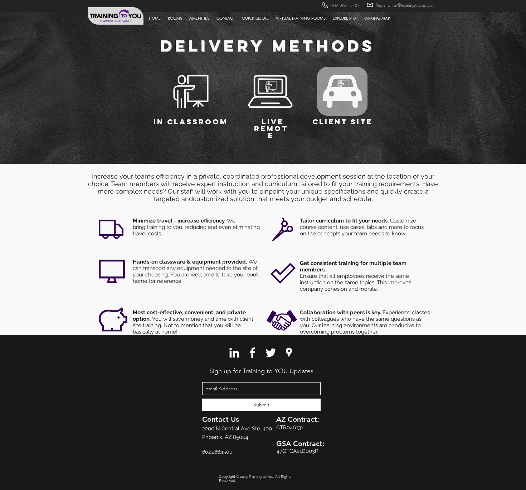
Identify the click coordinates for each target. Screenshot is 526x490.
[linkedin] (234, 353)
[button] (225, 18)
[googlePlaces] (289, 353)
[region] (190, 98)
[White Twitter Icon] (271, 353)
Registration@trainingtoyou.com (404, 5)
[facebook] (252, 353)
